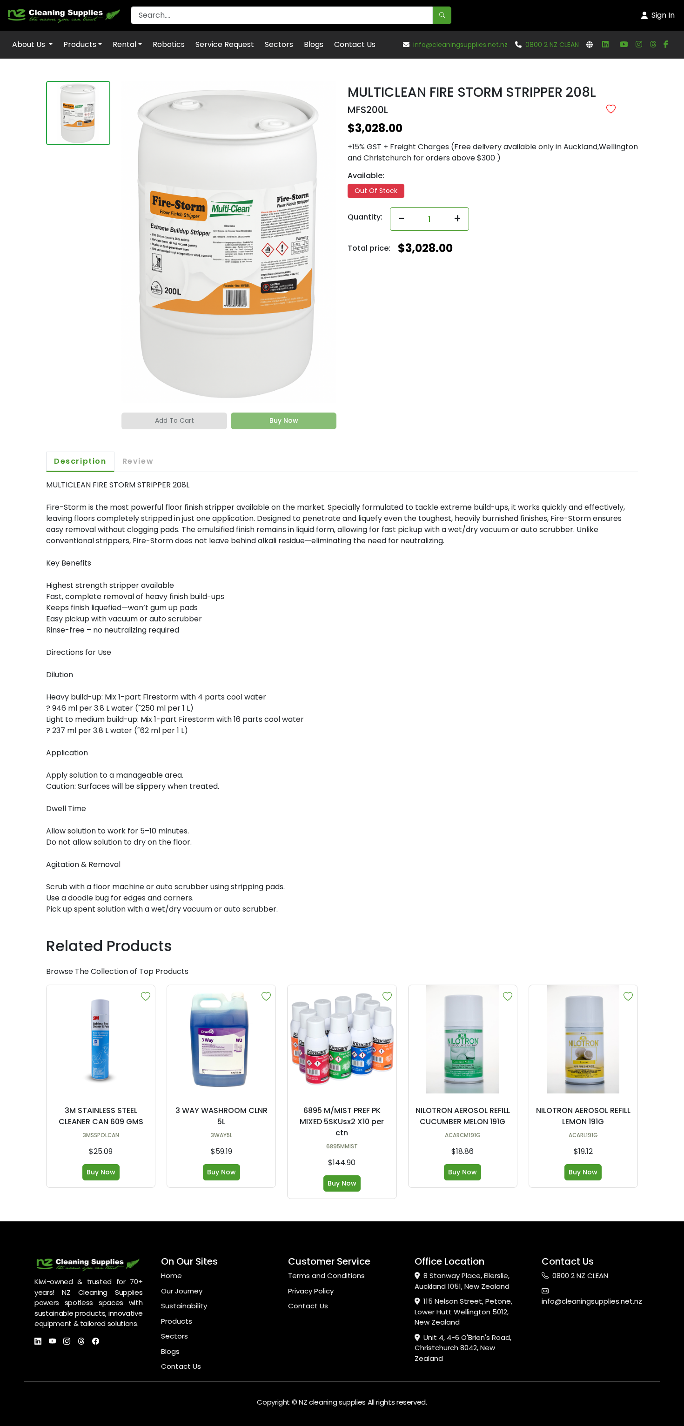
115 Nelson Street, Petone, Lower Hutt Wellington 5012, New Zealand (463, 1311)
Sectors (279, 44)
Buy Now (101, 1172)
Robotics (169, 44)
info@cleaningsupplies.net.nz (460, 44)
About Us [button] (29, 44)
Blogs (313, 44)
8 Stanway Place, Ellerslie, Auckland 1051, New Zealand (462, 1281)
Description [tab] (80, 461)
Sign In (663, 15)
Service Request (224, 44)
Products (79, 44)
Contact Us (355, 44)
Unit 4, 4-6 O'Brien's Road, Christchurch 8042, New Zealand (463, 1348)
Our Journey (181, 1291)
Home (171, 1275)
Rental (124, 44)
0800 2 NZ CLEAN (552, 44)
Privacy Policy (311, 1291)
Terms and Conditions (326, 1275)
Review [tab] (138, 461)
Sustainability (184, 1306)
